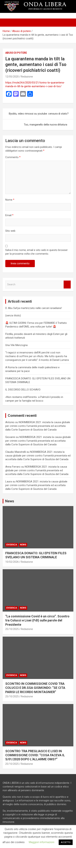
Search (67, 284)
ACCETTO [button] (66, 842)
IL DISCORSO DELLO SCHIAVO (22, 389)
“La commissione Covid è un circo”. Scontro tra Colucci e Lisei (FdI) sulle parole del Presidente (37, 620)
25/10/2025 (12, 629)
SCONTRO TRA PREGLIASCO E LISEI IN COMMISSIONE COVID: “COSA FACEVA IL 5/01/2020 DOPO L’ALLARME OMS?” (35, 755)
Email (9, 215)
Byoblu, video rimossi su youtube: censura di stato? (39, 113)
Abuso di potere (16, 52)
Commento (13, 157)
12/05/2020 (12, 76)
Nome (9, 199)
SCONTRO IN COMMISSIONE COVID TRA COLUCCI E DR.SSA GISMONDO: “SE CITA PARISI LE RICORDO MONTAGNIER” (35, 688)
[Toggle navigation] (7, 23)
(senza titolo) (13, 315)
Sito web (10, 230)
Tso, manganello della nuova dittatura (45, 124)
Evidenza (11, 544)
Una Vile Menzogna (16, 345)
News (23, 544)
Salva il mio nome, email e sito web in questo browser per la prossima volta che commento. (36, 251)
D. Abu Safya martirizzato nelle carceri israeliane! (33, 308)
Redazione (27, 76)
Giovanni (10, 437)
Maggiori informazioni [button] (41, 842)
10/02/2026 (12, 561)
